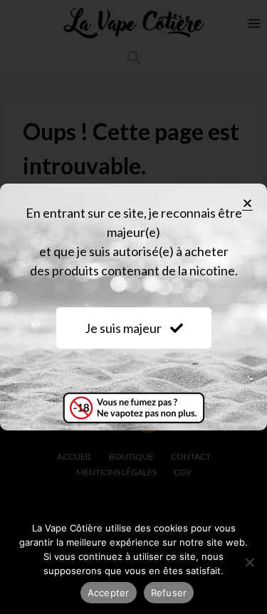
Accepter (109, 592)
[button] (247, 203)
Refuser (169, 592)
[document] (133, 307)
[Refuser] (249, 562)
